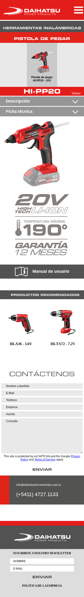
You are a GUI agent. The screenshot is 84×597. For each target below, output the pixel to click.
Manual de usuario (50, 271)
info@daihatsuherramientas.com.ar (38, 484)
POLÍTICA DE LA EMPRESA (42, 585)
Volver (76, 93)
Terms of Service (45, 459)
